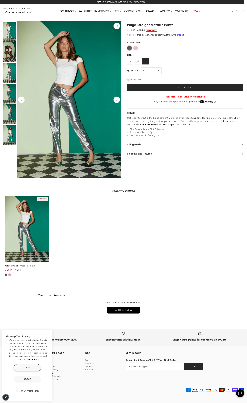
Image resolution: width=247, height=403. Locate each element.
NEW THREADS (67, 10)
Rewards (89, 363)
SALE (196, 10)
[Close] (49, 333)
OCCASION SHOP (132, 10)
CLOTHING (165, 10)
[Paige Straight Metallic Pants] (27, 229)
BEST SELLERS (85, 10)
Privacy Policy (31, 359)
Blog (87, 360)
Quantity (132, 70)
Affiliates (89, 369)
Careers (89, 366)
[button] (5, 397)
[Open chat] (240, 393)
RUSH (116, 10)
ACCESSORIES (182, 10)
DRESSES (150, 10)
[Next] (116, 99)
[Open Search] (232, 11)
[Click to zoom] (116, 26)
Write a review (123, 310)
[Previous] (21, 99)
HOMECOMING (101, 10)
